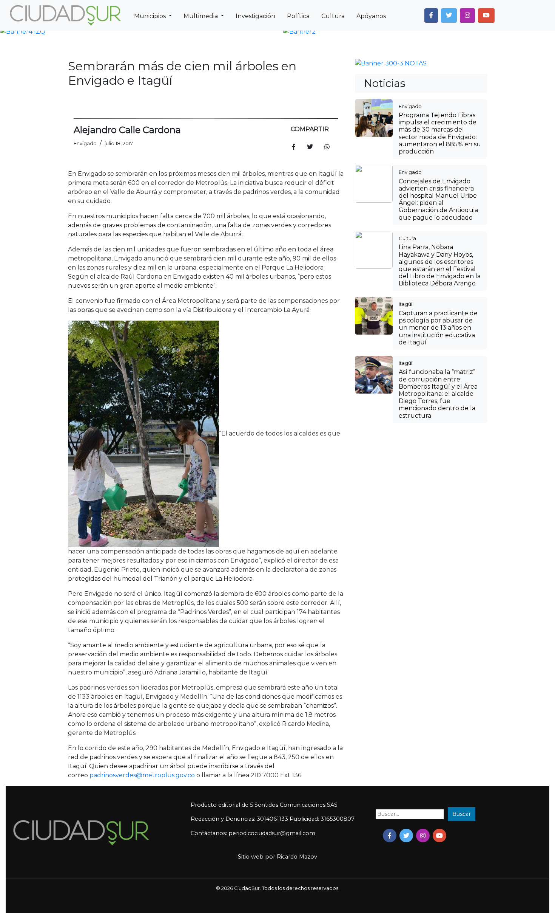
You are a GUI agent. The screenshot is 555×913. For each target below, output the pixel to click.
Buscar (461, 814)
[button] (431, 15)
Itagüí (405, 304)
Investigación (255, 16)
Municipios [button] (150, 16)
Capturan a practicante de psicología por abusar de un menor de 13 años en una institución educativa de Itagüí (438, 328)
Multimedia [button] (201, 16)
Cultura (333, 16)
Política (298, 16)
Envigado (410, 106)
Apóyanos (371, 16)
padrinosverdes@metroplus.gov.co (142, 775)
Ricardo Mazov (297, 856)
